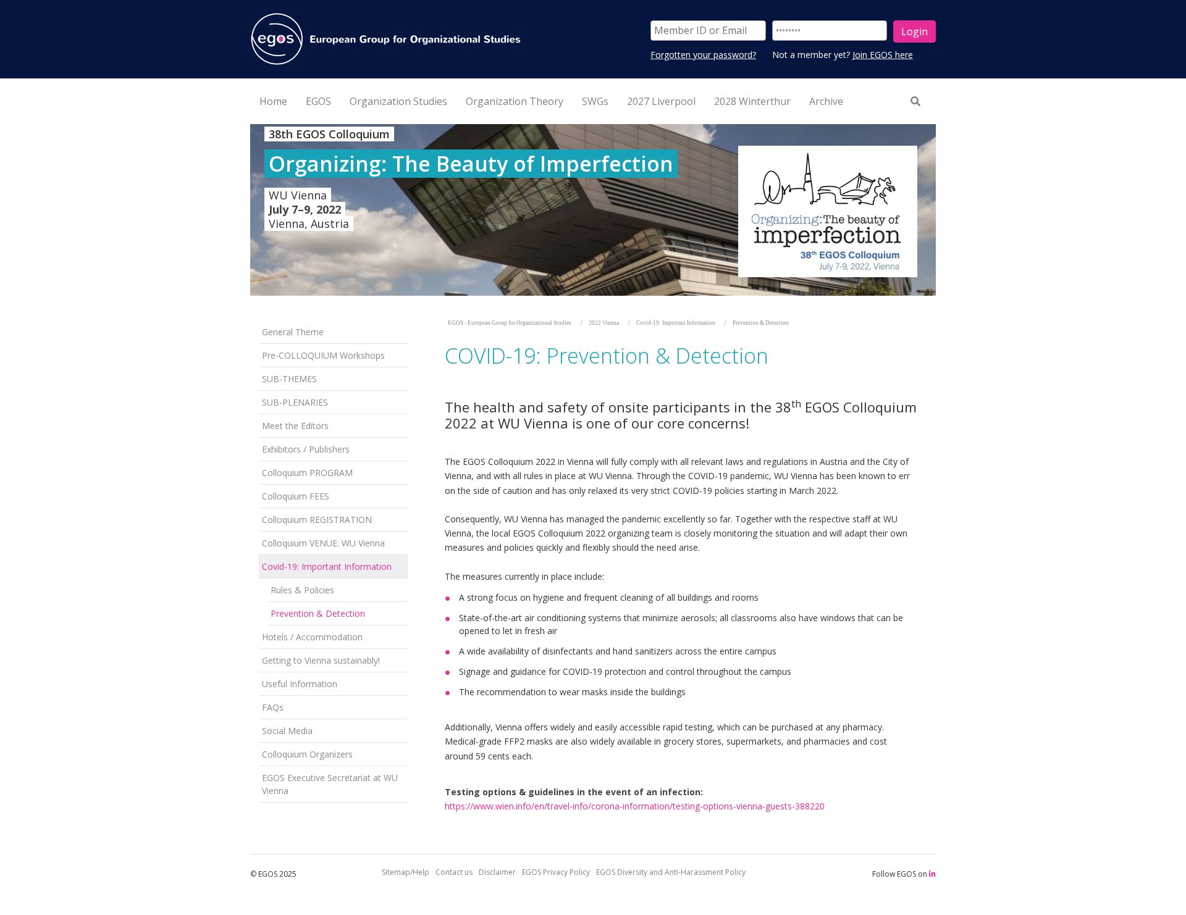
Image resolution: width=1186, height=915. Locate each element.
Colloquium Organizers (307, 754)
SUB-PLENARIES (295, 402)
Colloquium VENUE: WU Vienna (323, 543)
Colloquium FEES (295, 496)
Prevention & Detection (318, 613)
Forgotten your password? (703, 55)
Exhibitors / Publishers (306, 449)
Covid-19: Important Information (327, 566)
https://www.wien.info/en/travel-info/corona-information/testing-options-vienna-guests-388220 (635, 806)
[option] (593, 210)
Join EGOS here (882, 55)
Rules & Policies (302, 590)
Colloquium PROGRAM (307, 472)
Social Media (287, 731)
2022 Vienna (604, 323)
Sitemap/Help (405, 872)
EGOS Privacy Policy (556, 872)
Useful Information (299, 684)
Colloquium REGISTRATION (317, 519)
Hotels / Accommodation (312, 637)
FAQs (273, 707)
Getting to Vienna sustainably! (321, 660)
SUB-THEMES (289, 379)
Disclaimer (497, 872)
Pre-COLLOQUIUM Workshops (323, 355)
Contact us (454, 872)
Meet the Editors (295, 426)
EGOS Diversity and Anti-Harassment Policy (671, 872)
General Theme (293, 332)
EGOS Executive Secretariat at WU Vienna (330, 784)
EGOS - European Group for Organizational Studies (509, 323)
